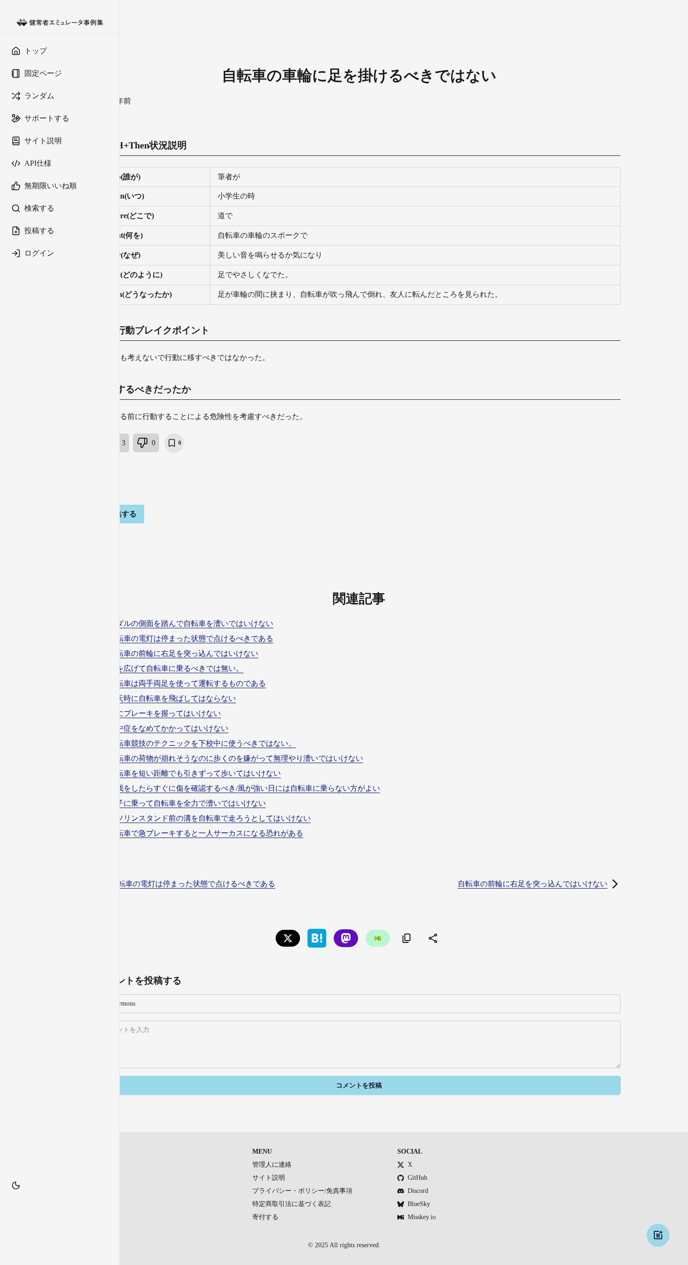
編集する (122, 514)
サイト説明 (268, 1177)
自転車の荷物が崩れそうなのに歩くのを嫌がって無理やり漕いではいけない (236, 758)
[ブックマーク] (59, 1199)
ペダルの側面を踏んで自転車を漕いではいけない (191, 623)
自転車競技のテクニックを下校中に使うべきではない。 (202, 743)
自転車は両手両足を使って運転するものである (187, 683)
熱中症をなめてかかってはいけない (168, 728)
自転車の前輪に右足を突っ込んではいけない (183, 653)
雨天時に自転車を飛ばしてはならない (172, 698)
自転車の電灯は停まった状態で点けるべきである (191, 638)
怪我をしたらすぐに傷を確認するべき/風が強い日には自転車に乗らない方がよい (244, 788)
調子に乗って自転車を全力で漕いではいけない (187, 803)
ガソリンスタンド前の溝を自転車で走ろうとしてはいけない (210, 818)
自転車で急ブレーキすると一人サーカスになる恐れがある (206, 833)
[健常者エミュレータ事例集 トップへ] (59, 22)
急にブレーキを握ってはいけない (165, 713)
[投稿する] (658, 1235)
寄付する (265, 1217)
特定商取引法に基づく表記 (291, 1203)
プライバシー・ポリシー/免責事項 (302, 1190)
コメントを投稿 (359, 1085)
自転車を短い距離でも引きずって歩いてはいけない (195, 773)
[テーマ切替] (15, 1185)
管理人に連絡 (272, 1164)
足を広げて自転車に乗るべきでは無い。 (176, 668)
